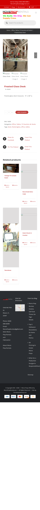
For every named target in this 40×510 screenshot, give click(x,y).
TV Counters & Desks (29, 124)
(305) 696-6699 (23, 2)
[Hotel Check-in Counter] (29, 219)
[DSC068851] (20, 55)
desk (9, 127)
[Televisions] (11, 237)
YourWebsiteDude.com (20, 392)
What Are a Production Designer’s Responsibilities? (32, 362)
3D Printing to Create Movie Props (32, 348)
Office (14, 124)
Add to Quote (21, 112)
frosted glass (16, 127)
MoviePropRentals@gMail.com (13, 329)
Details (15, 185)
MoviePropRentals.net (10, 390)
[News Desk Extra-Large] (29, 176)
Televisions (7, 270)
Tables (19, 124)
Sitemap (30, 375)
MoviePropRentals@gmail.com (20, 4)
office (23, 127)
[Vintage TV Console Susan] (11, 168)
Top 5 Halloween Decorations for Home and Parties (32, 331)
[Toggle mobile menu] (36, 13)
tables (28, 127)
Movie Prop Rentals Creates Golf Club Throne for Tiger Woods (32, 311)
